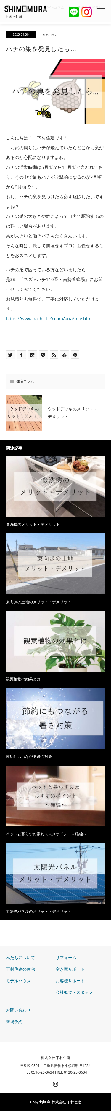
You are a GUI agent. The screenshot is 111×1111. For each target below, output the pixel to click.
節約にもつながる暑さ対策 (29, 756)
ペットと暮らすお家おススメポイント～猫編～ (46, 834)
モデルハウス (18, 980)
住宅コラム (50, 35)
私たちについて (20, 957)
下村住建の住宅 (20, 969)
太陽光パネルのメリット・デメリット (38, 911)
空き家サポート (70, 969)
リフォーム (66, 957)
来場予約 (14, 1021)
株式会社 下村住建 (55, 1058)
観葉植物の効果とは (23, 679)
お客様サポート (70, 980)
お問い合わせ (18, 1010)
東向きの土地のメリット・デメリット (38, 601)
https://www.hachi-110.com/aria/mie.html (49, 318)
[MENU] (101, 12)
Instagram (54, 1082)
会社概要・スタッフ (74, 992)
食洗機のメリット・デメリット (33, 524)
